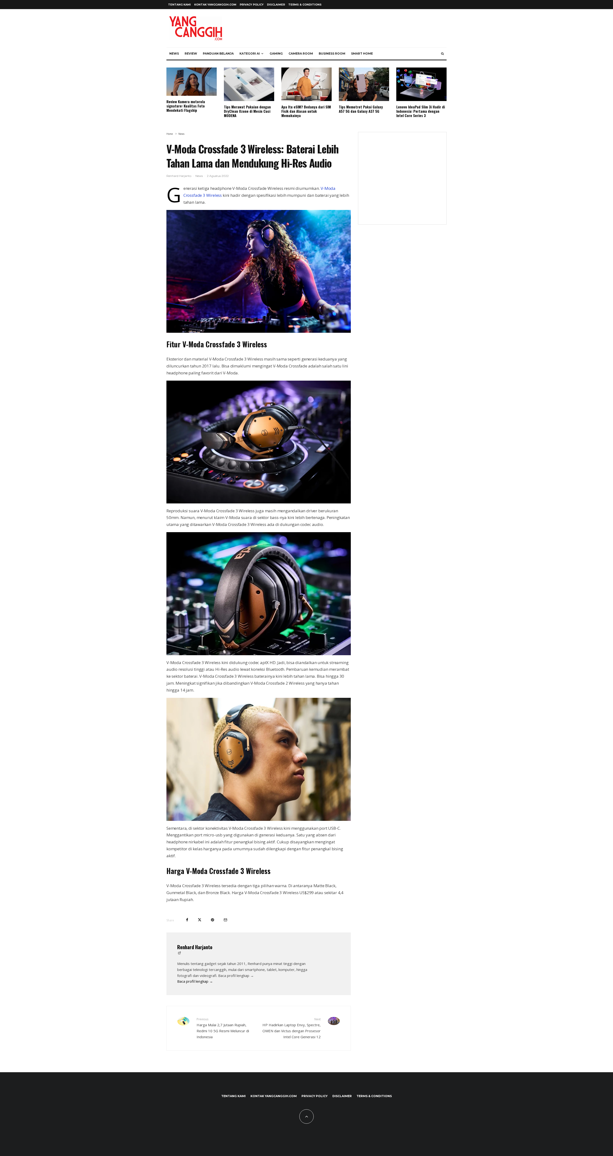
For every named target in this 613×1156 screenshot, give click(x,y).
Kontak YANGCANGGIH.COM (215, 4)
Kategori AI (249, 53)
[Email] (225, 920)
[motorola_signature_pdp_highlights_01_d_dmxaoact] (191, 82)
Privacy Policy (252, 4)
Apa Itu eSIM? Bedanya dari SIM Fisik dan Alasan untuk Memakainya (306, 111)
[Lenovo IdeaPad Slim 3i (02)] (421, 84)
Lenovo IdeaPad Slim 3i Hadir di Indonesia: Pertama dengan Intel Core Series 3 (420, 111)
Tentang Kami (179, 4)
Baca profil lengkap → (195, 981)
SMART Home (362, 53)
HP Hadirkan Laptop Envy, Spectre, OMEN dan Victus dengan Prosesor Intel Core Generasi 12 (291, 1028)
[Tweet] (199, 920)
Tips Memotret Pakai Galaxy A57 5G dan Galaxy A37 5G (361, 109)
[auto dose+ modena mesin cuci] (249, 84)
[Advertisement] (402, 181)
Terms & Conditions (305, 4)
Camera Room (301, 53)
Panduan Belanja (218, 53)
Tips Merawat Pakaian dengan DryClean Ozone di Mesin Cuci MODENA (247, 111)
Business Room (332, 53)
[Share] (187, 920)
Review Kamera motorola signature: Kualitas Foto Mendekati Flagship (185, 105)
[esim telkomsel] (306, 84)
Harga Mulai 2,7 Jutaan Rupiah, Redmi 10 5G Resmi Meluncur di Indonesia (223, 1028)
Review (191, 53)
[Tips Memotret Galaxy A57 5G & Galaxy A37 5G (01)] (364, 84)
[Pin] (212, 920)
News (174, 53)
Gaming (276, 53)
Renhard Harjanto (178, 176)
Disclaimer (276, 4)
